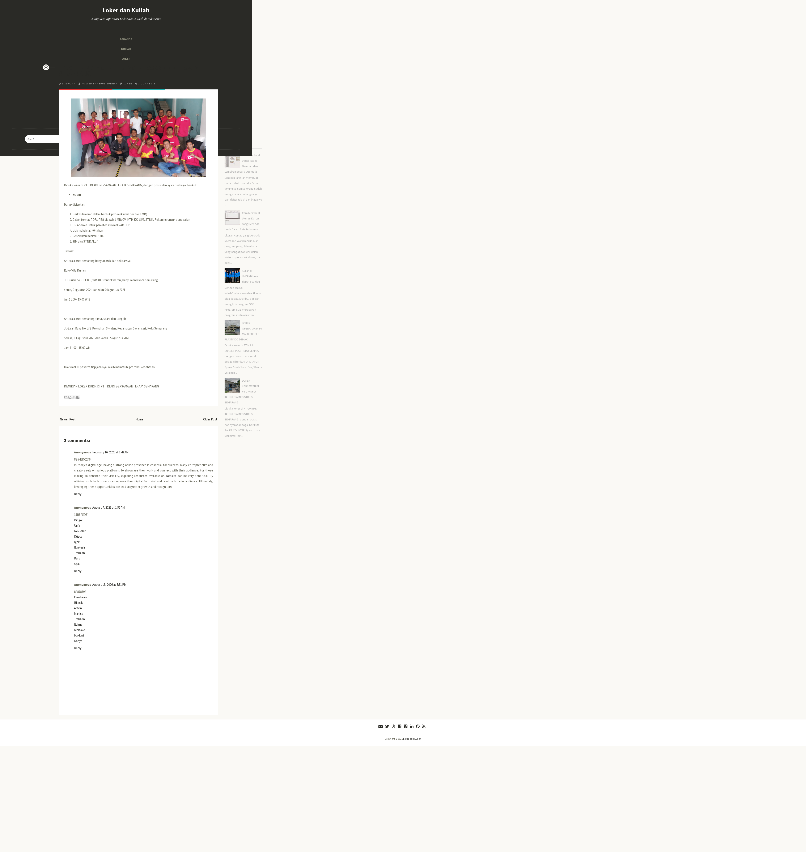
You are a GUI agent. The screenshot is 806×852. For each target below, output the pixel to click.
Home (139, 419)
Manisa (78, 614)
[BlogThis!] (70, 397)
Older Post (210, 419)
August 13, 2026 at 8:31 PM (109, 585)
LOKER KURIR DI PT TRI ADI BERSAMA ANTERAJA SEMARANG (128, 71)
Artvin (78, 608)
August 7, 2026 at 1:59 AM (108, 507)
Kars (77, 558)
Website (171, 476)
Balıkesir (79, 547)
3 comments (147, 83)
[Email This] (66, 397)
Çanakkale (80, 597)
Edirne (78, 624)
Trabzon (79, 553)
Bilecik (78, 603)
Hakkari (79, 635)
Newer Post (68, 419)
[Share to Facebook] (78, 397)
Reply (77, 494)
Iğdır (77, 542)
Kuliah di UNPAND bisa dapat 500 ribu (251, 276)
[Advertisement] (138, 29)
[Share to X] (74, 397)
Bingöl (78, 520)
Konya (78, 641)
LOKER (127, 83)
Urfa (77, 526)
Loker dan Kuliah (412, 738)
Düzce (78, 536)
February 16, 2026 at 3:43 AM (110, 452)
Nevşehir (80, 531)
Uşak (77, 564)
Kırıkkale (79, 630)
